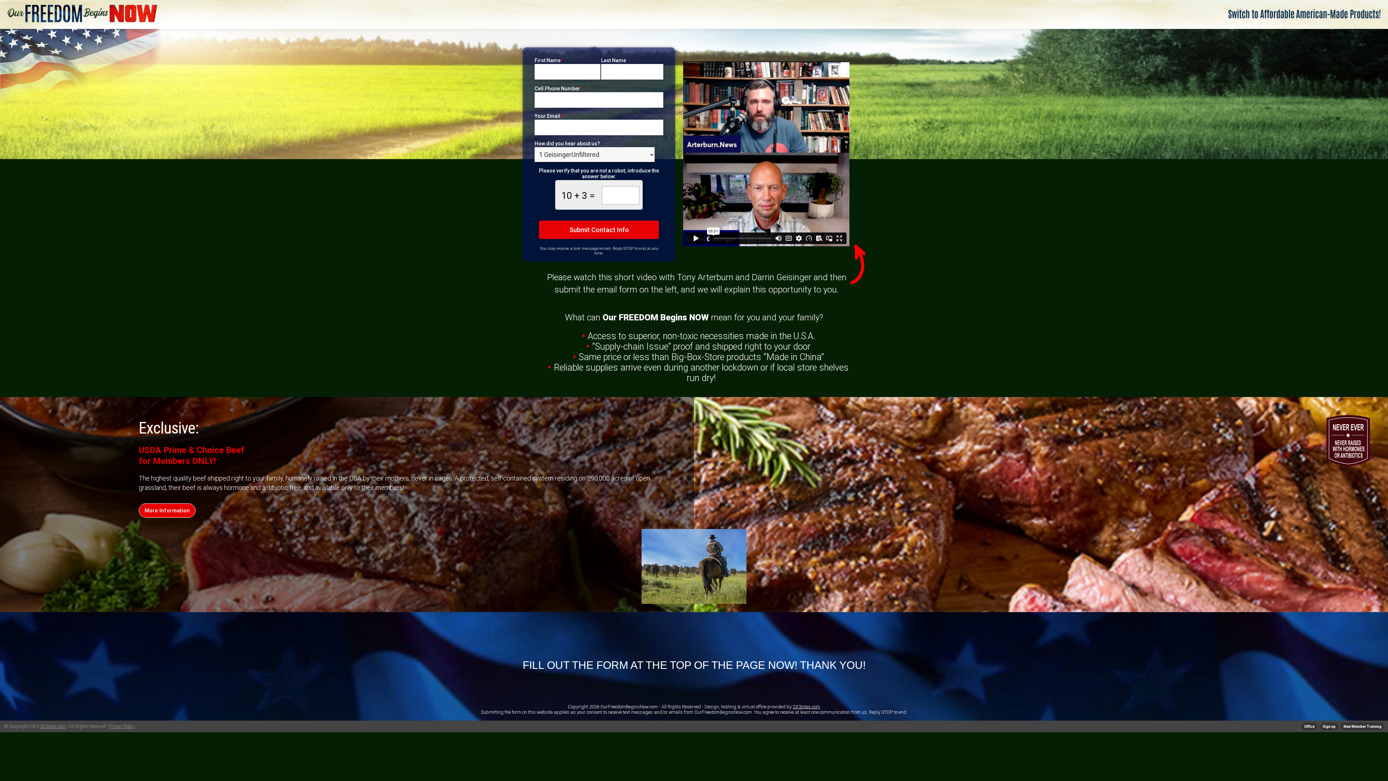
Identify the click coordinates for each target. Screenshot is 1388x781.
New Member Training (1362, 727)
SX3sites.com (806, 706)
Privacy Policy (122, 726)
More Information (167, 510)
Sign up (1329, 727)
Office (1309, 727)
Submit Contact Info (599, 230)
